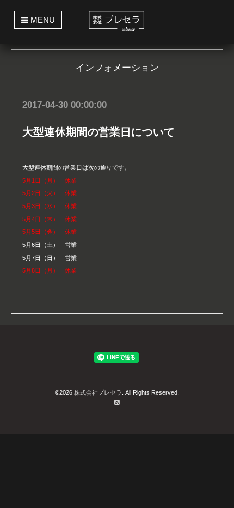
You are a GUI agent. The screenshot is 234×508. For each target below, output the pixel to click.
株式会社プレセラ (98, 392)
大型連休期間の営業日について (98, 132)
